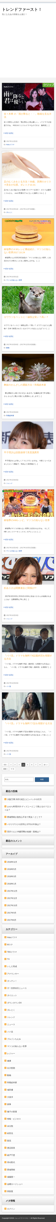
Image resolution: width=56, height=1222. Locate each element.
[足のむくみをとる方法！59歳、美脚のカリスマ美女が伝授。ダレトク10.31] (28, 164)
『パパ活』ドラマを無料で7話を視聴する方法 (28, 723)
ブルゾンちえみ (14, 1039)
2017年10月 (12, 905)
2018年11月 (12, 862)
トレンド (9, 483)
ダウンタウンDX (14, 1003)
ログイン (11, 1209)
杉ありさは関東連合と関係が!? (20, 588)
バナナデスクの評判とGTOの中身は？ (24, 824)
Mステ (10, 944)
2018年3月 (11, 876)
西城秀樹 (11, 1170)
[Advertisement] (28, 49)
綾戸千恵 (11, 1155)
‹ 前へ (5, 764)
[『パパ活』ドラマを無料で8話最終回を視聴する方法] (28, 638)
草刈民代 (11, 1162)
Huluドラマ (10, 145)
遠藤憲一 (11, 1177)
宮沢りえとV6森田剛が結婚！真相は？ (24, 831)
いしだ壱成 (12, 966)
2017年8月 (11, 920)
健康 (9, 1061)
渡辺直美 (11, 1148)
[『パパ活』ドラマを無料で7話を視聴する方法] (28, 706)
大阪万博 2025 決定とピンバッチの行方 (24, 799)
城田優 (10, 1090)
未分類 (10, 1126)
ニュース (11, 1024)
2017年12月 (12, 891)
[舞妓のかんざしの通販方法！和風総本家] (28, 367)
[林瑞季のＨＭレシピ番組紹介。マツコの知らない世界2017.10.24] (28, 232)
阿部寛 (10, 1191)
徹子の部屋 (12, 1111)
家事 (9, 1104)
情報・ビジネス (14, 1119)
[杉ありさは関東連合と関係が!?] (28, 571)
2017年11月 (12, 898)
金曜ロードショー (15, 1184)
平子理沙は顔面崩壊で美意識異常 (21, 452)
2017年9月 (11, 913)
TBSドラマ (12, 952)
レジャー (11, 1053)
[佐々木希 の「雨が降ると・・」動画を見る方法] (28, 96)
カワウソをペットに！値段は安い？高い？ (26, 317)
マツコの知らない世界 (14, 280)
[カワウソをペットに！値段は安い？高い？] (28, 300)
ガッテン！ (12, 981)
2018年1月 (11, 884)
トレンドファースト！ (22, 9)
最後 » (5, 769)
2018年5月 (11, 869)
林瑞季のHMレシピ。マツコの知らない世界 (27, 520)
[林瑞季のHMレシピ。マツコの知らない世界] (28, 503)
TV (8, 959)
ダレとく (9, 212)
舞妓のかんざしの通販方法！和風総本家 (25, 385)
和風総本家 (10, 415)
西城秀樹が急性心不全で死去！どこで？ (24, 817)
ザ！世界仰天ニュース (17, 988)
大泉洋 (10, 1097)
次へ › (46, 764)
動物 (7, 348)
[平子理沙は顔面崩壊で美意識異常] (28, 435)
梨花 (9, 1141)
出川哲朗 (11, 1068)
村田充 (10, 1133)
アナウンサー (13, 974)
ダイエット (12, 995)
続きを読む (9, 133)
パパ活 (8, 686)
